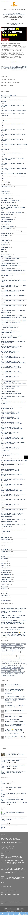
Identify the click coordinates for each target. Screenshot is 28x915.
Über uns (8, 911)
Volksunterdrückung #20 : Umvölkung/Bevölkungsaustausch (13, 382)
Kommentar (8, 693)
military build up (6, 660)
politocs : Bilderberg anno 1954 (14, 711)
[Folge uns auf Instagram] (5, 847)
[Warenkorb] (26, 4)
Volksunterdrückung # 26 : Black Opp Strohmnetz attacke (12, 291)
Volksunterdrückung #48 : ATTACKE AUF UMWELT (13, 480)
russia (3, 665)
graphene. (23, 656)
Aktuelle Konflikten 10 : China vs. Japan (12, 105)
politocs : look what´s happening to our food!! (14, 685)
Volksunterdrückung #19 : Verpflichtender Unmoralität (11, 372)
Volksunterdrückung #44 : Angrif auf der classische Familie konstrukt (14, 459)
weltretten (5, 669)
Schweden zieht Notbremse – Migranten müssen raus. (15, 706)
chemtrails (16, 648)
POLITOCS (4, 242)
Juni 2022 (4, 588)
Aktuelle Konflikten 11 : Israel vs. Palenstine (12, 114)
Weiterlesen (14, 61)
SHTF (2, 251)
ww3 (19, 669)
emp (19, 652)
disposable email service (9, 620)
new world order (11, 661)
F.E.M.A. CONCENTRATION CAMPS (11, 212)
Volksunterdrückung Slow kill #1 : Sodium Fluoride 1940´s (13, 520)
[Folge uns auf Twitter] (7, 847)
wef (22, 667)
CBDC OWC (4, 191)
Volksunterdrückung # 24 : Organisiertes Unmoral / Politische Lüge (13, 280)
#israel (4, 644)
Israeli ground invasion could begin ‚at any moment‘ (13, 628)
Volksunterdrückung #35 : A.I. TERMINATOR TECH (11, 407)
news (3, 661)
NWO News (4, 238)
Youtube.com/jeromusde (9, 675)
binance (4, 615)
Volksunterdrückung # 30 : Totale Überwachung (13, 311)
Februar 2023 (5, 570)
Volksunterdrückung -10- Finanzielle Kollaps (10, 259)
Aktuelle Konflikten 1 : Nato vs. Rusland (12, 100)
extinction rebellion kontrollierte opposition (13, 208)
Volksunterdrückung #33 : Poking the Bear (13, 397)
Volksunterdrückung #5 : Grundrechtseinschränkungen (12, 490)
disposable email (7, 608)
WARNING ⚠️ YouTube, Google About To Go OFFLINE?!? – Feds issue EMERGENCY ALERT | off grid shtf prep (14, 635)
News (12, 911)
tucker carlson (6, 667)
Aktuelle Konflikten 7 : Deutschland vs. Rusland (14, 168)
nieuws (18, 68)
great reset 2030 (6, 221)
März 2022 (4, 595)
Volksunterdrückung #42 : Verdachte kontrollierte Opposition (10, 449)
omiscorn (17, 663)
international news (13, 658)
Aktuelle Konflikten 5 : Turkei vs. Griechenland (12, 158)
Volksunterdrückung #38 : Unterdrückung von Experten (11, 422)
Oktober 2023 (5, 551)
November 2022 (6, 577)
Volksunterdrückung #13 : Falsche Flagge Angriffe (13, 341)
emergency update (7, 202)
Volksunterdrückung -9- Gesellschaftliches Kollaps (11, 264)
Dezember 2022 (6, 574)
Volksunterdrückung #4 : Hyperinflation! (10, 433)
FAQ (21, 911)
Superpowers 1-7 (6, 254)
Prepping (4, 245)
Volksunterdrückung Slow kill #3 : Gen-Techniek (13, 530)
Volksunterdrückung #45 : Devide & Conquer (13, 464)
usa (19, 667)
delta (13, 650)
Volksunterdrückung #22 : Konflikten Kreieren (10, 387)
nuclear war (5, 663)
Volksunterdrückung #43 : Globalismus (10, 454)
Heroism (4, 224)
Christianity (5, 193)
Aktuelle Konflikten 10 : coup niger (13, 110)
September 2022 (6, 581)
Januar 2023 (5, 572)
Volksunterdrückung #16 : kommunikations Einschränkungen (13, 357)
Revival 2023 (5, 247)
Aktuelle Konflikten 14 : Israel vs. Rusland (12, 129)
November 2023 (6, 549)
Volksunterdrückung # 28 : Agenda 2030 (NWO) (13, 301)
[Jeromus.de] (14, 4)
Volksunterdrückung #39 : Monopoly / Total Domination (11, 428)
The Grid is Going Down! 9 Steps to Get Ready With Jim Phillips (14, 17)
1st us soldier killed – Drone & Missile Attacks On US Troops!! (16, 737)
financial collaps (7, 654)
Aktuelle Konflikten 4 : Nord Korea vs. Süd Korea (13, 148)
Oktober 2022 (5, 579)
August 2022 (5, 584)
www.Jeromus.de (19, 671)
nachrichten (16, 660)
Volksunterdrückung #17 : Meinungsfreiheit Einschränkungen (13, 362)
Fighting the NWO (7, 214)
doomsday (20, 650)
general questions (7, 217)
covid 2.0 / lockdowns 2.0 (9, 196)
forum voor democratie (9, 656)
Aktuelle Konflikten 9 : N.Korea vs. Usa (13, 177)
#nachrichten (11, 644)
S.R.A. (2, 249)
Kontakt (17, 911)
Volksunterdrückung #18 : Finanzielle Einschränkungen (11, 367)
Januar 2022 (5, 600)
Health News (5, 632)
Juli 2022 (4, 586)
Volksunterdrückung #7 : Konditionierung (10, 505)
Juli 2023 (4, 558)
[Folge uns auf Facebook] (2, 847)
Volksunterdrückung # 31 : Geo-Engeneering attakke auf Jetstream (13, 316)
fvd (18, 656)
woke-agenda (6, 539)
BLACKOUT (10, 13)
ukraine (14, 667)
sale (9, 886)
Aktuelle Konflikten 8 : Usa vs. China (13, 173)
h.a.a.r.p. (4, 658)
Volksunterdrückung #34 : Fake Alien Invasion (14, 402)
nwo (22, 68)
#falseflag (5, 97)
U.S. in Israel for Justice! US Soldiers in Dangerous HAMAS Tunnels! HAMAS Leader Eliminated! (13, 610)
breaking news (12, 68)
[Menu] (2, 4)
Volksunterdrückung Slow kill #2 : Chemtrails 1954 (13, 525)
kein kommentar (6, 228)
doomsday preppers (7, 652)
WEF (2, 535)
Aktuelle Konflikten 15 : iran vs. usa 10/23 (13, 134)
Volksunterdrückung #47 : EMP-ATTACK (12, 475)
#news (18, 644)
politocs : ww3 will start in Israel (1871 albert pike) (15, 725)
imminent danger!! (7, 226)
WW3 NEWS (4, 542)
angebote (4, 886)
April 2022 (4, 593)
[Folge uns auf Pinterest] (13, 847)
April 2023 (4, 565)
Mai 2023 (3, 563)
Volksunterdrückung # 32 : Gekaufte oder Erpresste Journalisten (13, 321)
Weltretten (5, 537)
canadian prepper (7, 648)
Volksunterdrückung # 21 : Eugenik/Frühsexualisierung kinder (13, 269)
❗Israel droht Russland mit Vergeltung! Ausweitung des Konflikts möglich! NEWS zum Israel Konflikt (13, 623)
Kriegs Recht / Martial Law (10, 231)
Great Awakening (7, 219)
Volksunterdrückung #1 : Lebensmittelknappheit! (10, 326)
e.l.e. (15, 652)
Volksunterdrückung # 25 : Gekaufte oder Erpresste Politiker (13, 286)
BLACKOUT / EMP (16, 13)
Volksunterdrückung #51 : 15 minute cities (13, 500)
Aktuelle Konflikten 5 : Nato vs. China (12, 153)
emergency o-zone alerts (10, 200)
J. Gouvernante (17, 24)
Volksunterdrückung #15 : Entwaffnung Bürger (10, 352)
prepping (23, 663)
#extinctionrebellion (8, 95)
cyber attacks (6, 198)
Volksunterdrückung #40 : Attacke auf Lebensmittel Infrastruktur (13, 438)
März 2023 (4, 568)
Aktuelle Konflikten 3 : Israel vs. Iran (14, 144)
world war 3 (13, 669)
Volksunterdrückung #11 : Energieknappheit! (14, 14)
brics (3, 189)
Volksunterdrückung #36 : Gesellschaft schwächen (10, 412)
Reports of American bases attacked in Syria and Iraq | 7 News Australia (15, 691)
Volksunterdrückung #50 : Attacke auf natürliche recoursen (13, 495)
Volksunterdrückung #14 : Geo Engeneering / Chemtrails (11, 347)
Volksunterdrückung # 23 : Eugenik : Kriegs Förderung (13, 274)
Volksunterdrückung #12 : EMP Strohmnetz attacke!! (11, 336)
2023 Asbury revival (7, 646)
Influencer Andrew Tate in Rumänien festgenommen (13, 616)
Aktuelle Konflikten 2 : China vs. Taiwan (12, 139)
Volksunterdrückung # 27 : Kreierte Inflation (13, 296)
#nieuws (23, 644)
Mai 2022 (3, 591)
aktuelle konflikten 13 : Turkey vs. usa (13, 124)
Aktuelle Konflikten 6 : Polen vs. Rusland (12, 163)
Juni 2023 (4, 561)
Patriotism (5, 240)
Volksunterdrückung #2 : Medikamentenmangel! (10, 377)
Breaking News (6, 186)
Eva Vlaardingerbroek (9, 205)
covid (9, 650)
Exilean (3, 627)
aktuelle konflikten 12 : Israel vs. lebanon (12, 119)
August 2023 (5, 556)
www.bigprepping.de (7, 671)
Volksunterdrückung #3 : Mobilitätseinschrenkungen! (11, 392)
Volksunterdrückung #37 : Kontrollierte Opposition (10, 417)
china (22, 648)
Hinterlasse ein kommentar (19, 69)
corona (4, 650)
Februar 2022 (5, 598)
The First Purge (6, 256)
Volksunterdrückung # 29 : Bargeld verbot (13, 306)
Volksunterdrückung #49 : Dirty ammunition (12, 485)
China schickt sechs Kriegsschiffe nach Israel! (14, 720)
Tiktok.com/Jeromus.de (13, 665)
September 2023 (6, 554)
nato (22, 660)
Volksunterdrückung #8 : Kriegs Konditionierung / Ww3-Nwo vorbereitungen (12, 515)
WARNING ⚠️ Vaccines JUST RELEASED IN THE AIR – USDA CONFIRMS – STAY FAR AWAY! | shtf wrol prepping (14, 731)
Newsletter (5, 235)
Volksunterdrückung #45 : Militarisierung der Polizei (10, 469)
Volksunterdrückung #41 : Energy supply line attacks (13, 443)
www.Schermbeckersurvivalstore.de (12, 673)
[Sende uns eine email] (10, 847)
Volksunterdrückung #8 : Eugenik (12, 509)
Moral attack (6, 233)
